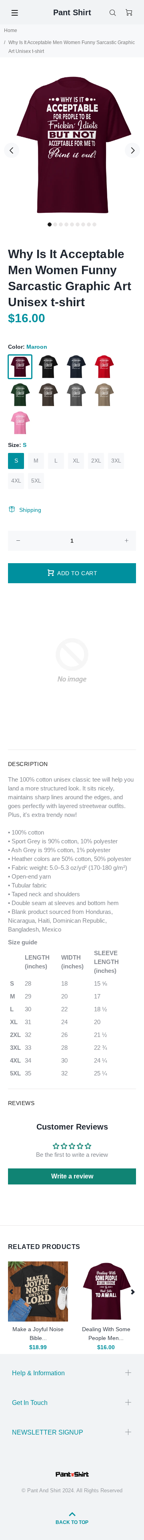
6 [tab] (78, 224)
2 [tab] (55, 224)
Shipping (30, 510)
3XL (116, 460)
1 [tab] (50, 224)
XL (76, 460)
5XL (36, 480)
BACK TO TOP (72, 1522)
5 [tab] (72, 224)
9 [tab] (94, 224)
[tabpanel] (72, 145)
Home (10, 30)
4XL (16, 480)
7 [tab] (83, 224)
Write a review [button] (72, 1176)
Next (132, 150)
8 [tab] (89, 224)
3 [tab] (61, 224)
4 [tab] (66, 224)
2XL (96, 460)
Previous (11, 150)
